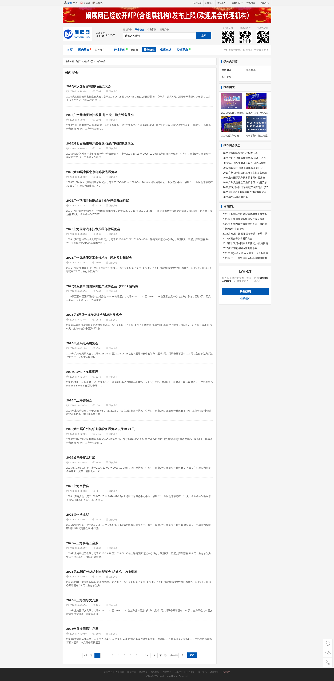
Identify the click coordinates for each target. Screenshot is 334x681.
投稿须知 (245, 298)
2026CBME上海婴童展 (82, 372)
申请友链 (226, 672)
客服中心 (265, 3)
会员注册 (197, 3)
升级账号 (209, 3)
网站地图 (167, 672)
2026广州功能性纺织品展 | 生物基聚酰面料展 (97, 200)
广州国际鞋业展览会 (233, 228)
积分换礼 (202, 672)
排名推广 (179, 672)
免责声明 (108, 672)
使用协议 (143, 672)
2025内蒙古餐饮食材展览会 (237, 238)
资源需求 (182, 49)
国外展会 (164, 29)
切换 (75, 3)
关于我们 (120, 672)
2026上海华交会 (230, 135)
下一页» (163, 655)
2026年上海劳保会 (79, 400)
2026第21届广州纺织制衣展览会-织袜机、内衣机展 (101, 571)
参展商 (134, 49)
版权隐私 (155, 672)
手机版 (87, 3)
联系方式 (131, 672)
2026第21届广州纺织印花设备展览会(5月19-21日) (101, 429)
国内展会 (127, 29)
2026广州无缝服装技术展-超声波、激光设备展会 (100, 115)
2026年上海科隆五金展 (82, 543)
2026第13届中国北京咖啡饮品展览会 (91, 172)
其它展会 (226, 76)
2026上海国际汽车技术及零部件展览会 (93, 229)
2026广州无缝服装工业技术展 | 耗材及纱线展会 (99, 257)
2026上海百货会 (77, 486)
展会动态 (139, 29)
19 (146, 655)
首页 (70, 49)
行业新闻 (151, 29)
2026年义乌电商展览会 (82, 343)
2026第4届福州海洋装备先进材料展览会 (94, 314)
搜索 (203, 35)
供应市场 (165, 49)
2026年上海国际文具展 (82, 600)
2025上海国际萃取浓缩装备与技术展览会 (244, 214)
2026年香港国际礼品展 (82, 629)
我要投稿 (245, 291)
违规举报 (214, 672)
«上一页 (88, 655)
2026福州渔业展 (77, 514)
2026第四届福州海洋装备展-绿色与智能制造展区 (100, 143)
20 (153, 655)
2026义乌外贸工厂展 (80, 457)
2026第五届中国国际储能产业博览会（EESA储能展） (103, 286)
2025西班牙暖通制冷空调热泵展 (239, 248)
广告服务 (190, 672)
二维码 (99, 3)
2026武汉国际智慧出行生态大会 (88, 86)
